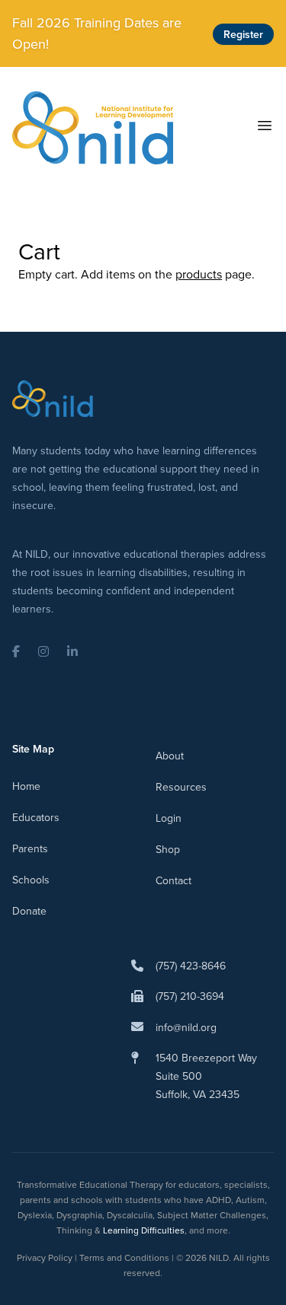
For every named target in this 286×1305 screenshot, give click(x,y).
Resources (181, 786)
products (198, 274)
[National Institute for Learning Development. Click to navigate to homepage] (92, 127)
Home (26, 786)
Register (243, 34)
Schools (31, 879)
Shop (168, 849)
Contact (173, 880)
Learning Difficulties (144, 1230)
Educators (35, 817)
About (170, 755)
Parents (30, 848)
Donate (29, 910)
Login (169, 818)
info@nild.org (186, 1027)
